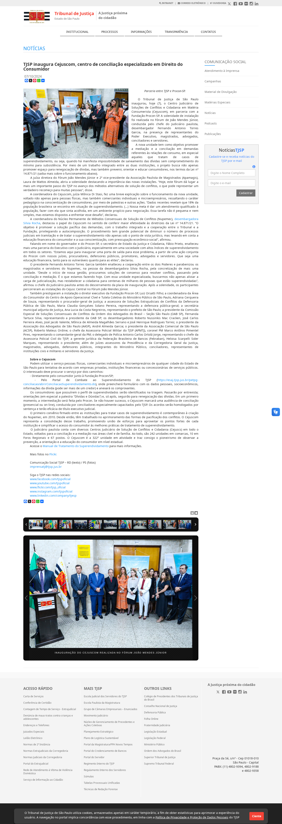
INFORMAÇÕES (141, 32)
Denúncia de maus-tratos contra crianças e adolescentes (48, 717)
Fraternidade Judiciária (157, 725)
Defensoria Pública (155, 712)
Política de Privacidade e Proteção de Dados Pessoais (191, 817)
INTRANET (167, 3)
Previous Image (26, 598)
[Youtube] (229, 692)
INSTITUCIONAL (77, 32)
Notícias (210, 113)
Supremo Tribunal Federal (159, 763)
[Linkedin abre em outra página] (256, 4)
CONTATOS (208, 32)
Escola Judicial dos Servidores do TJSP (105, 696)
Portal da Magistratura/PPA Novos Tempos (108, 744)
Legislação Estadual (155, 731)
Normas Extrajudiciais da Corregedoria (45, 751)
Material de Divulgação (221, 92)
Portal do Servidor (94, 757)
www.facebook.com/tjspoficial (50, 479)
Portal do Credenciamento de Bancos (105, 751)
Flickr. (53, 454)
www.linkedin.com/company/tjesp (53, 495)
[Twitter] (218, 692)
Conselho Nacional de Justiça (160, 706)
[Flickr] (235, 692)
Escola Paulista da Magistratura (102, 702)
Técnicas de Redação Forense (101, 789)
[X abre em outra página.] (229, 4)
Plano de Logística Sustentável (101, 738)
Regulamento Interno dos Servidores (105, 770)
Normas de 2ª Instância (36, 744)
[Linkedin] (245, 692)
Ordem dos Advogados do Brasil (162, 751)
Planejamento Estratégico (98, 731)
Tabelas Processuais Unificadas (102, 783)
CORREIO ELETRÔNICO (193, 3)
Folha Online (151, 719)
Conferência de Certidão (37, 702)
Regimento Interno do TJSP (99, 763)
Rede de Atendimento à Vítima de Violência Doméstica (47, 771)
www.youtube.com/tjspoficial (50, 483)
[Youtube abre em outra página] (240, 4)
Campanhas (213, 81)
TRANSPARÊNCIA (176, 32)
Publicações (213, 134)
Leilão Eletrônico (32, 738)
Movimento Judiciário (96, 715)
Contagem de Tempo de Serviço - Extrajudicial (49, 709)
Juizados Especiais (33, 731)
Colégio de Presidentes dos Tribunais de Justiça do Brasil (171, 698)
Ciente (256, 816)
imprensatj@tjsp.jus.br (46, 467)
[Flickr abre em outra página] (246, 4)
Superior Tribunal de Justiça (159, 757)
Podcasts (211, 123)
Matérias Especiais (217, 102)
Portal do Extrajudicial (35, 763)
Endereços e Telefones (36, 725)
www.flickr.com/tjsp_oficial (48, 487)
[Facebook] (224, 692)
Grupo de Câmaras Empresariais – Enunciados (110, 709)
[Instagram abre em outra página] (251, 4)
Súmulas (89, 776)
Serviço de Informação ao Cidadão (43, 779)
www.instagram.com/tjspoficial (51, 491)
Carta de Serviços (33, 696)
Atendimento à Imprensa (222, 71)
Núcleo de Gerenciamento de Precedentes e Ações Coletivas (109, 723)
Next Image (195, 598)
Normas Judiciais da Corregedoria (42, 757)
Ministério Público (154, 744)
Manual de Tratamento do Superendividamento (76, 446)
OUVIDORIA (219, 3)
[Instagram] (240, 692)
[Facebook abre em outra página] (235, 4)
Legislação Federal (155, 738)
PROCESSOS (109, 32)
